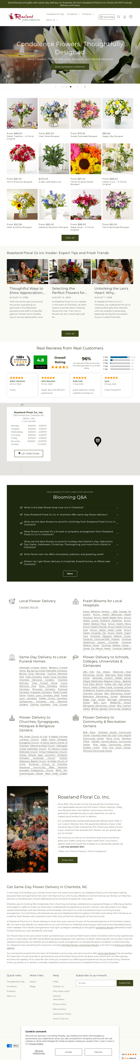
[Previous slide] (56, 87)
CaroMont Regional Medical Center (110, 636)
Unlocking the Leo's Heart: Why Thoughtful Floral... (111, 290)
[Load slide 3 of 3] (71, 87)
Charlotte (24, 607)
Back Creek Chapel (56, 773)
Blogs (32, 986)
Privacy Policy (36, 1043)
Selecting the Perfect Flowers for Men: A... (68, 290)
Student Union (91, 747)
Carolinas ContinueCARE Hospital (101, 639)
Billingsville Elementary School (99, 705)
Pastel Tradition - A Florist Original (20, 137)
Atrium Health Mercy (119, 623)
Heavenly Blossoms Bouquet (53, 227)
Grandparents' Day (16, 981)
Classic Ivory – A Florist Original (114, 183)
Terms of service (60, 1018)
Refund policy (59, 1009)
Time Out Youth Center (116, 747)
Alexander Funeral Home (33, 667)
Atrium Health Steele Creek (106, 630)
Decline (98, 1052)
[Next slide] (77, 87)
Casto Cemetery (33, 677)
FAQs (55, 981)
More (70, 573)
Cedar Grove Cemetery (55, 677)
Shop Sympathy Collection (70, 66)
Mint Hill (34, 607)
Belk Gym (100, 702)
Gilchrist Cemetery (40, 704)
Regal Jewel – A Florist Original (82, 228)
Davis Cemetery (48, 686)
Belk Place (89, 732)
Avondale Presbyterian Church (36, 770)
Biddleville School (120, 702)
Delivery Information (58, 998)
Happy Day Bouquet (112, 136)
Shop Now (67, 860)
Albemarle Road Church (42, 745)
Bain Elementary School (117, 693)
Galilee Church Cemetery (53, 698)
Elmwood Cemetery (43, 689)
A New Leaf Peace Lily (50, 182)
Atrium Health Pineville (95, 626)
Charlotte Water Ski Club (103, 735)
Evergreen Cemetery (41, 692)
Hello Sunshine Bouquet (19, 227)
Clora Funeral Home (44, 683)
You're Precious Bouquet (19, 182)
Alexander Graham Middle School (111, 678)
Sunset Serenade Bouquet (84, 136)
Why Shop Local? (61, 991)
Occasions (12, 986)
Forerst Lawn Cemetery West (43, 695)
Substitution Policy (62, 1014)
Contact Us (58, 986)
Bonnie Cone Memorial (32, 673)
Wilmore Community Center (97, 750)
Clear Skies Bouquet (49, 136)
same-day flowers (107, 953)
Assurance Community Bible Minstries (43, 767)
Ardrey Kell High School (118, 684)
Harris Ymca (112, 738)
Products (11, 991)
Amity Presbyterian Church (53, 752)
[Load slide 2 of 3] (67, 87)
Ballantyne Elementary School (100, 696)
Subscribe (124, 983)
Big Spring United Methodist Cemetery (47, 670)
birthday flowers (70, 945)
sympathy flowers (105, 927)
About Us (11, 996)
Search (33, 981)
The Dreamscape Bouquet (115, 227)
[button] (73, 14)
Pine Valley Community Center (112, 744)
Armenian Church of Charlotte (48, 764)
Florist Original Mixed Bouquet (82, 183)
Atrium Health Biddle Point (108, 617)
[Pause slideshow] (84, 87)
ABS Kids (88, 672)
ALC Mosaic (103, 672)
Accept (68, 1052)
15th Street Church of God (33, 736)
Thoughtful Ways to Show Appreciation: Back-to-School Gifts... (26, 290)
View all (70, 237)
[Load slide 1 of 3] (62, 87)
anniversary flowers (89, 945)
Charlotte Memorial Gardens (36, 680)
